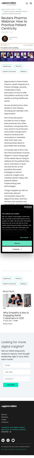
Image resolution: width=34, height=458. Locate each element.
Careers (3, 420)
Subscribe (5, 432)
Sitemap (24, 449)
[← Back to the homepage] (9, 406)
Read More (7, 324)
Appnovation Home (8, 3)
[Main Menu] (29, 3)
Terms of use (18, 449)
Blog (19, 9)
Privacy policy (4, 449)
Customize (16, 249)
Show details (24, 237)
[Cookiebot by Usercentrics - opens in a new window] (24, 207)
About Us (4, 414)
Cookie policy (12, 449)
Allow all (17, 243)
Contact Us (4, 422)
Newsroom (4, 417)
